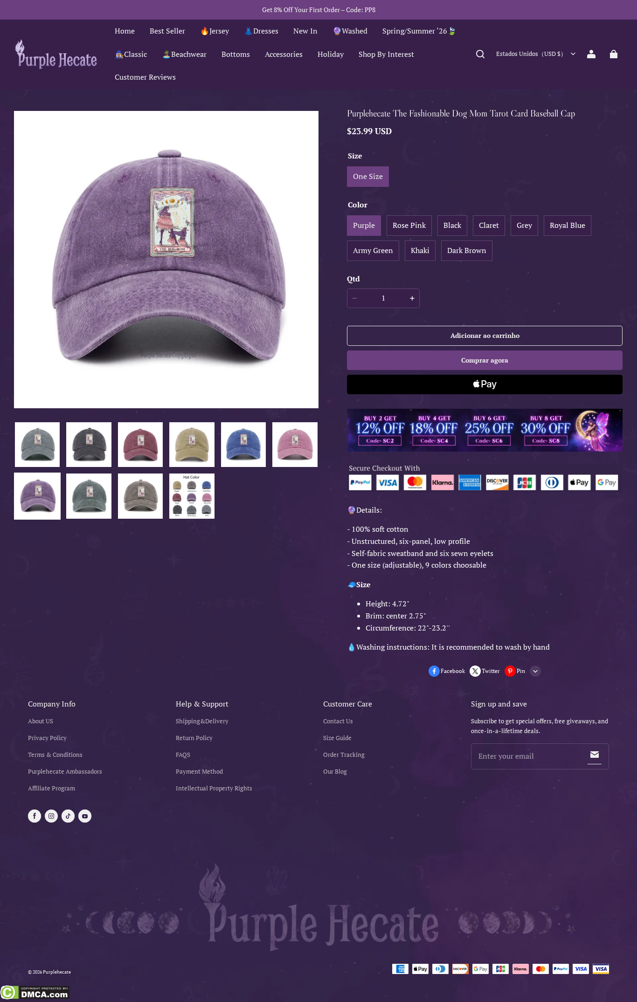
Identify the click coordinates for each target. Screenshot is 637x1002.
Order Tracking (344, 755)
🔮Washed (349, 31)
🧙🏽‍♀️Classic (131, 54)
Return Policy (194, 738)
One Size (368, 176)
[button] (480, 54)
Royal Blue (567, 225)
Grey (524, 225)
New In (305, 31)
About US (40, 721)
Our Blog (335, 772)
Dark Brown (466, 250)
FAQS (183, 755)
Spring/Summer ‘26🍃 (419, 31)
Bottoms (236, 54)
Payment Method (199, 772)
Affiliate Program (51, 788)
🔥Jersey (214, 31)
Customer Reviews (145, 77)
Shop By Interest (386, 54)
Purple (364, 225)
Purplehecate (57, 972)
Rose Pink (409, 225)
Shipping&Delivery (202, 721)
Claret (489, 225)
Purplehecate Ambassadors (65, 772)
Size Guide (337, 738)
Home (125, 31)
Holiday (331, 54)
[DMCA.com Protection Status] (34, 993)
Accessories (284, 54)
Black (452, 225)
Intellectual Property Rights (214, 788)
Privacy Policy (47, 738)
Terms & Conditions (55, 755)
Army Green (373, 250)
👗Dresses (261, 31)
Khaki (420, 250)
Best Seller (167, 31)
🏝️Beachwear (184, 54)
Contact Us (338, 721)
